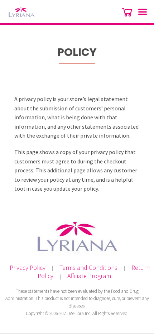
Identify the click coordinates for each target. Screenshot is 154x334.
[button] (140, 12)
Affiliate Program (89, 276)
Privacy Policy (27, 267)
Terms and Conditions (88, 267)
